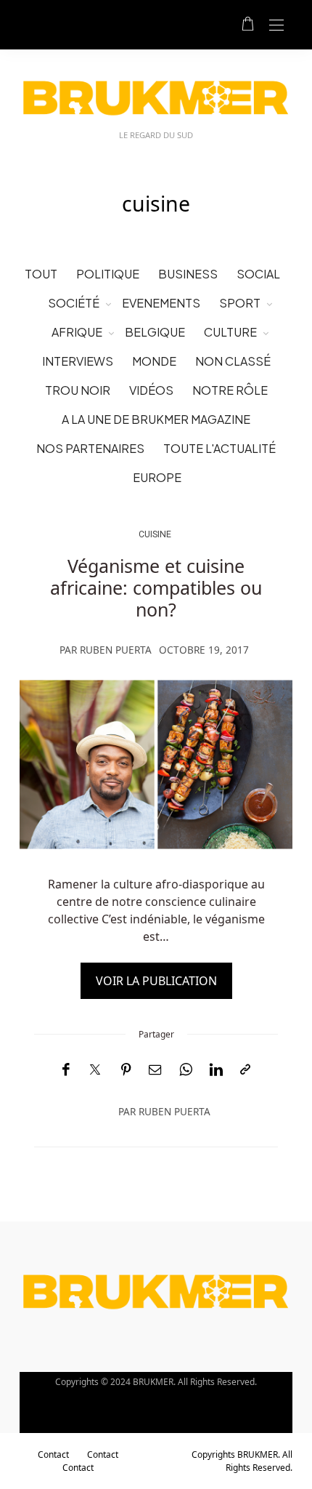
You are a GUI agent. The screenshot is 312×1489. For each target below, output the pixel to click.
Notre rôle (230, 390)
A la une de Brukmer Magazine (156, 419)
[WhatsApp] (186, 1070)
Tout (41, 273)
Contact (53, 1454)
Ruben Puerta (116, 650)
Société (73, 302)
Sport (239, 302)
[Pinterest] (126, 1070)
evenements (161, 302)
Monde (154, 361)
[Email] (155, 1070)
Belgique (155, 332)
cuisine (155, 534)
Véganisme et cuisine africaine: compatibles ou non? (156, 587)
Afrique (77, 332)
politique (107, 273)
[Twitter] (95, 1070)
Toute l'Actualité (219, 448)
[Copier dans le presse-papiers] (245, 1070)
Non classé (233, 361)
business (188, 273)
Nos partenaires (90, 448)
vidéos (151, 390)
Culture (230, 332)
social (258, 273)
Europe (157, 477)
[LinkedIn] (216, 1070)
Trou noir (77, 390)
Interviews (77, 361)
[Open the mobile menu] (276, 26)
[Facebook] (65, 1070)
